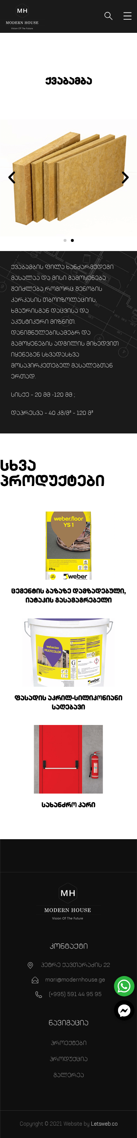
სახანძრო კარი (68, 805)
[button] (12, 178)
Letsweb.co (104, 1124)
